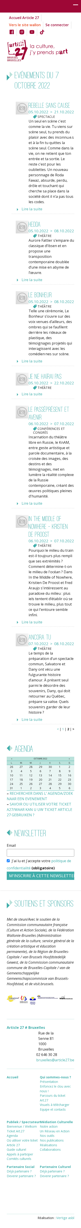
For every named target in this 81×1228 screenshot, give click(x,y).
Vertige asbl (65, 1217)
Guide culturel (16, 1149)
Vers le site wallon (25, 24)
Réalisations (48, 1145)
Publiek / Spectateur (23, 1122)
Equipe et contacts (53, 1109)
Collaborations (50, 1149)
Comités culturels (19, 1159)
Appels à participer (20, 1154)
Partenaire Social (20, 1167)
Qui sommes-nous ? (55, 1077)
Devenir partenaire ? (21, 1176)
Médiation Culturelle (56, 1122)
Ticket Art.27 (15, 1131)
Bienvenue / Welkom (22, 1126)
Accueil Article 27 (24, 17)
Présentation (49, 1081)
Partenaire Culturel (55, 1167)
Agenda (12, 1135)
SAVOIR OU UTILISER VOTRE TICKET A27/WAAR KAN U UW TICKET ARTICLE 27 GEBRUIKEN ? (39, 809)
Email (11, 845)
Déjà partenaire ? (19, 1171)
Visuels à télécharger (54, 1105)
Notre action (49, 1126)
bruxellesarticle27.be (55, 1060)
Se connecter (57, 24)
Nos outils (47, 1135)
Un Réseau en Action (55, 1131)
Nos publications (52, 1140)
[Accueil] (40, 50)
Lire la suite (32, 208)
